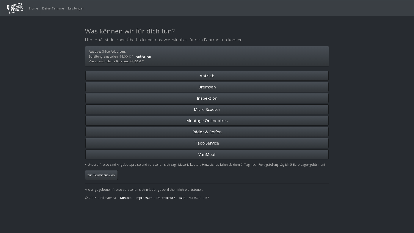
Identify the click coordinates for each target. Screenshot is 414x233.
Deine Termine (53, 8)
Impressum (143, 197)
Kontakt (126, 197)
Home (33, 8)
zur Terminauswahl (101, 175)
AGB (182, 197)
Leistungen (76, 8)
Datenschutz (165, 197)
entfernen (143, 56)
